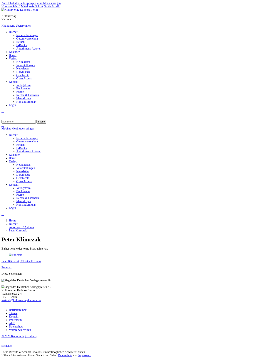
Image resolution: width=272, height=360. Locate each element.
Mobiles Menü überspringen (17, 128)
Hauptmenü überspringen (16, 25)
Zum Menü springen (49, 3)
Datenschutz (65, 355)
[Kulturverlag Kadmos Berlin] (19, 9)
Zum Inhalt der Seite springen (18, 3)
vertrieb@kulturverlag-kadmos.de (21, 300)
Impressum (84, 355)
